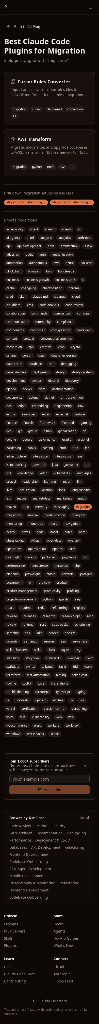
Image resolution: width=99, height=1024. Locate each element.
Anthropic (62, 974)
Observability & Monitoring (32, 883)
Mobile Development (27, 875)
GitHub (59, 966)
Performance (20, 840)
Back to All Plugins (29, 26)
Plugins (10, 945)
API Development (45, 847)
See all (85, 818)
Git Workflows (20, 833)
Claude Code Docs (19, 974)
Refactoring (74, 847)
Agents (59, 931)
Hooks (59, 924)
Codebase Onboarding (28, 861)
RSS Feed (65, 981)
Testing (41, 825)
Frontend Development (28, 854)
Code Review (20, 825)
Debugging (76, 833)
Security (58, 825)
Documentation (50, 833)
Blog (8, 966)
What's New (64, 945)
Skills (8, 938)
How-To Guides (66, 938)
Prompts (11, 924)
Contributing (15, 981)
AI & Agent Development (30, 868)
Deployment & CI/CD (52, 840)
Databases (18, 847)
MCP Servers (14, 931)
